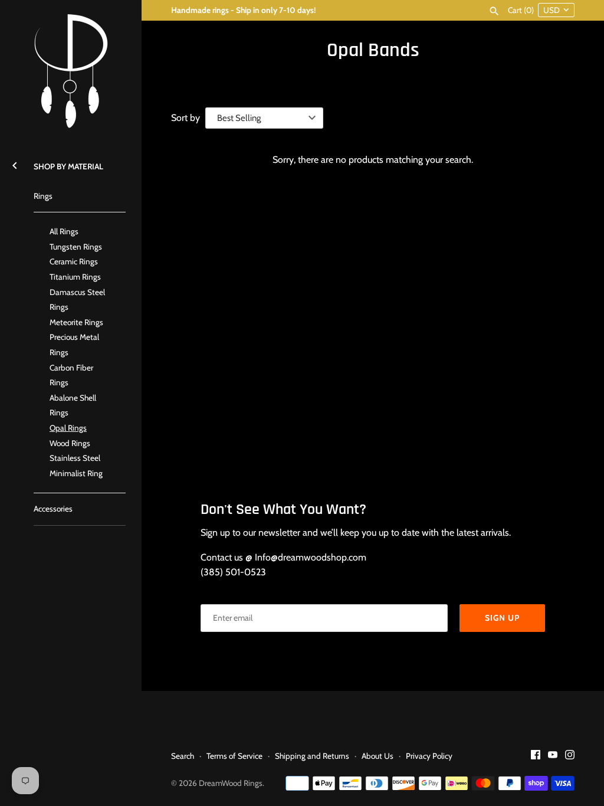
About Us (377, 756)
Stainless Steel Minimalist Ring (76, 465)
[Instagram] (570, 756)
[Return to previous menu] (14, 163)
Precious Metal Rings (74, 344)
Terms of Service (234, 756)
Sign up (502, 617)
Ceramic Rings (74, 261)
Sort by (185, 117)
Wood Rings (70, 443)
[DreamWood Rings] (71, 71)
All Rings (64, 231)
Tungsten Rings (76, 246)
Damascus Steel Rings (77, 299)
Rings (43, 196)
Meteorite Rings (76, 322)
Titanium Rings (75, 276)
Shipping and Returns (312, 756)
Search (182, 756)
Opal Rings (68, 428)
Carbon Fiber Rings (71, 375)
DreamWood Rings (230, 783)
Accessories (53, 508)
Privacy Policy (429, 756)
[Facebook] (535, 756)
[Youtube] (552, 756)
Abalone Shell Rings (73, 405)
